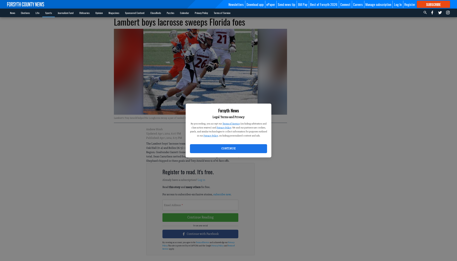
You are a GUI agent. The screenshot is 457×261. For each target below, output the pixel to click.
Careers (358, 4)
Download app (255, 4)
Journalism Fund (66, 13)
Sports (48, 13)
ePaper (270, 4)
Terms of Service (231, 123)
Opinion (99, 13)
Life (37, 13)
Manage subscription (378, 4)
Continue (228, 148)
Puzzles (170, 13)
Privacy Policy (224, 127)
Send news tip (286, 4)
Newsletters (236, 4)
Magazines (114, 13)
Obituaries (84, 13)
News (12, 13)
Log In (398, 4)
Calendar (184, 13)
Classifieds (155, 13)
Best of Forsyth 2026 (323, 4)
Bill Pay (302, 4)
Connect (345, 4)
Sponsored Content (135, 13)
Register (409, 4)
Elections (25, 13)
